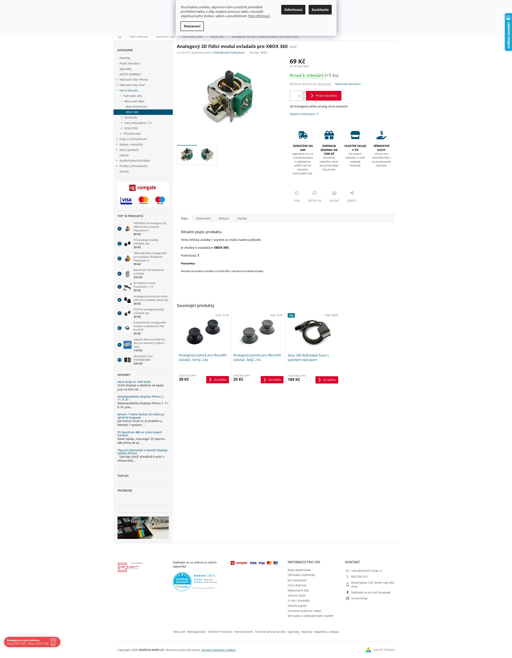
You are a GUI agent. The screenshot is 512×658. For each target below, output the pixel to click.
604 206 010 (359, 576)
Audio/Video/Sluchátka (135, 160)
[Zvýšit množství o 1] (304, 93)
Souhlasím (320, 9)
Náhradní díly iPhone (134, 79)
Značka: (258, 52)
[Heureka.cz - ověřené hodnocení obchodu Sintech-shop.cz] (197, 581)
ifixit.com (179, 632)
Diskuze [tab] (224, 218)
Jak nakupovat (297, 580)
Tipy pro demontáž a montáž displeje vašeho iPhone (142, 452)
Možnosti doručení (348, 84)
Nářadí (124, 155)
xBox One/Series (136, 106)
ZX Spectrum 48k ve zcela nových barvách (139, 434)
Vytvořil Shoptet (384, 649)
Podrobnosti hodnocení (229, 52)
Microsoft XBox (134, 101)
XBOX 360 (132, 112)
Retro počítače (129, 150)
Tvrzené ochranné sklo (270, 632)
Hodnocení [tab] (203, 218)
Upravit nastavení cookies (218, 650)
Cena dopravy (297, 585)
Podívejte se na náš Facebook (370, 592)
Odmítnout (293, 9)
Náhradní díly (133, 96)
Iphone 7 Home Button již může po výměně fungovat (140, 416)
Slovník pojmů (297, 606)
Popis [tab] (184, 218)
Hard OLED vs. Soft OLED (134, 381)
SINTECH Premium (220, 632)
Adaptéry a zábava (326, 632)
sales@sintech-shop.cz (366, 571)
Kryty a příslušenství (133, 139)
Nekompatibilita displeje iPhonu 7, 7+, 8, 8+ (140, 398)
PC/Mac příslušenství (134, 166)
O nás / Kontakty (299, 600)
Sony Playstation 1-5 (138, 123)
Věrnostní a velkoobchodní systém (311, 616)
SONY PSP (131, 128)
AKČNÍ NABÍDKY (130, 74)
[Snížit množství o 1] (304, 98)
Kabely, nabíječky (131, 144)
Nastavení (192, 26)
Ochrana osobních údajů (304, 611)
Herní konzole (129, 90)
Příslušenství (132, 133)
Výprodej (125, 69)
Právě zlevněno (130, 63)
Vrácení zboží (297, 595)
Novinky (125, 58)
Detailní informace (302, 114)
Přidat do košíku (326, 96)
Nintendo (131, 117)
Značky (124, 171)
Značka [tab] (242, 218)
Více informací (259, 16)
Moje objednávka (299, 570)
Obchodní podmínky (301, 575)
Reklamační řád (298, 590)
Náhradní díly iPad (132, 85)
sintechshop (359, 598)
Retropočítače (196, 632)
